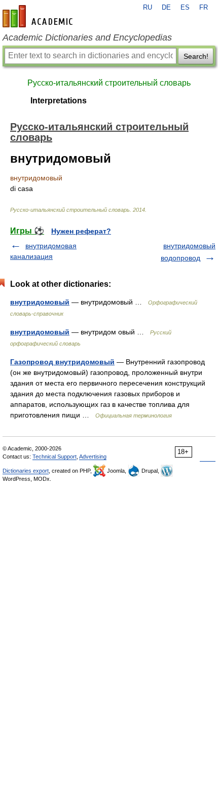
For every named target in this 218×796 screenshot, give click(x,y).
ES (185, 7)
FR (203, 7)
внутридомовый (39, 302)
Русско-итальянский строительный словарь (109, 83)
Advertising (92, 456)
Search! (196, 56)
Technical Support (54, 456)
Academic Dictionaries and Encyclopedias (87, 37)
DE (166, 7)
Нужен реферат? (81, 231)
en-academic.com (39, 16)
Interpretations (58, 100)
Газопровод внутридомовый (62, 362)
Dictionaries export (26, 471)
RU (147, 7)
